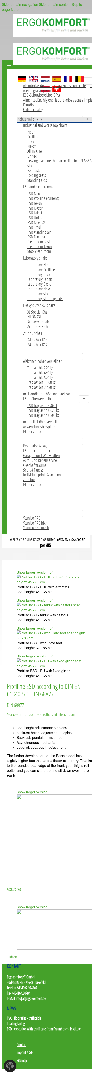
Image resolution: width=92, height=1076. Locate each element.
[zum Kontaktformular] (49, 545)
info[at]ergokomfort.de (31, 998)
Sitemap (22, 1060)
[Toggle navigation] (9, 65)
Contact (21, 1044)
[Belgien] (79, 77)
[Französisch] (68, 77)
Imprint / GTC (25, 1052)
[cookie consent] (10, 1067)
